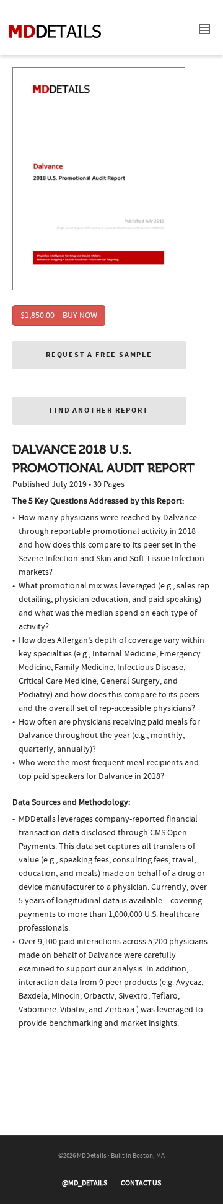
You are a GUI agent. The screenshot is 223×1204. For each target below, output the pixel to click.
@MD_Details (84, 1183)
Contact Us (141, 1183)
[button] (99, 355)
